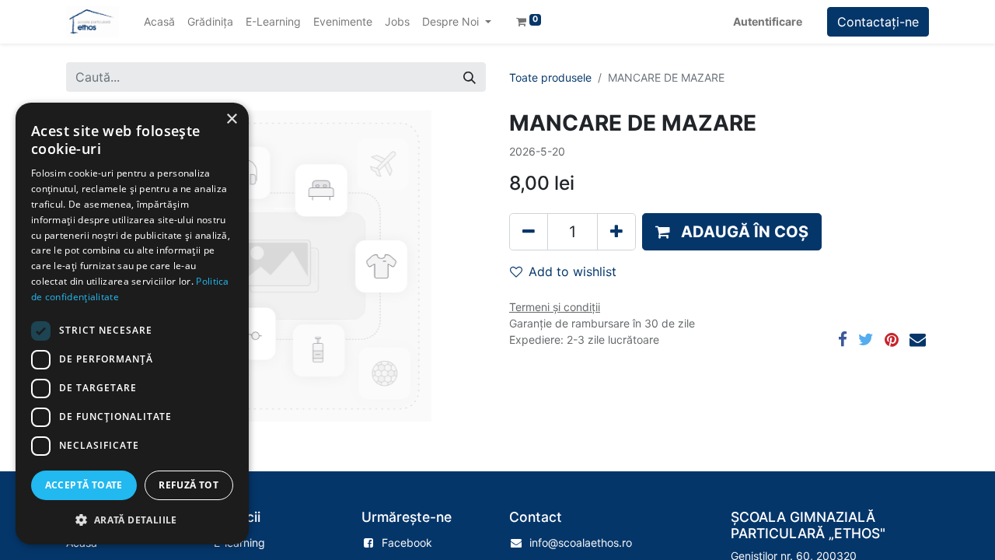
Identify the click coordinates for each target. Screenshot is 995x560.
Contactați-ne (878, 22)
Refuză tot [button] (188, 485)
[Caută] (469, 77)
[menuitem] (159, 21)
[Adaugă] (616, 231)
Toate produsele (550, 77)
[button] (732, 231)
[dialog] (132, 323)
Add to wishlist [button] (572, 271)
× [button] (231, 119)
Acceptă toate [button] (84, 485)
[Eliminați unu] (528, 231)
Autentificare (767, 21)
